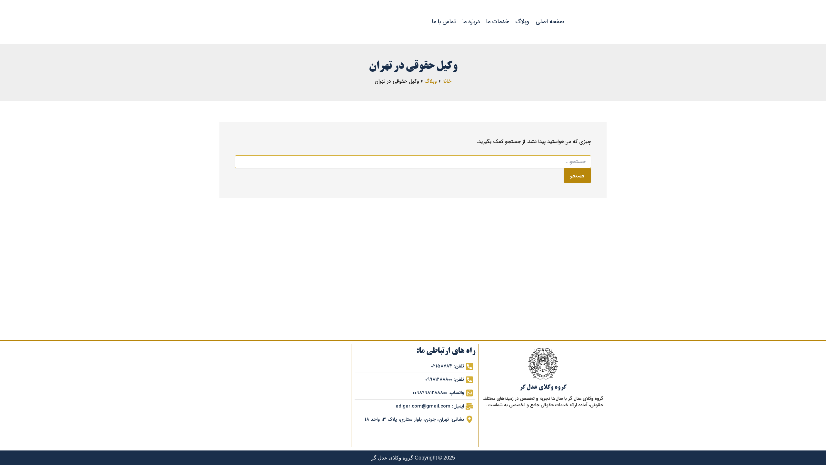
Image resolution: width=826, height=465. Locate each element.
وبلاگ (522, 22)
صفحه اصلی (550, 22)
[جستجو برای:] (413, 161)
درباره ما (471, 22)
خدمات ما (497, 22)
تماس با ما (444, 22)
